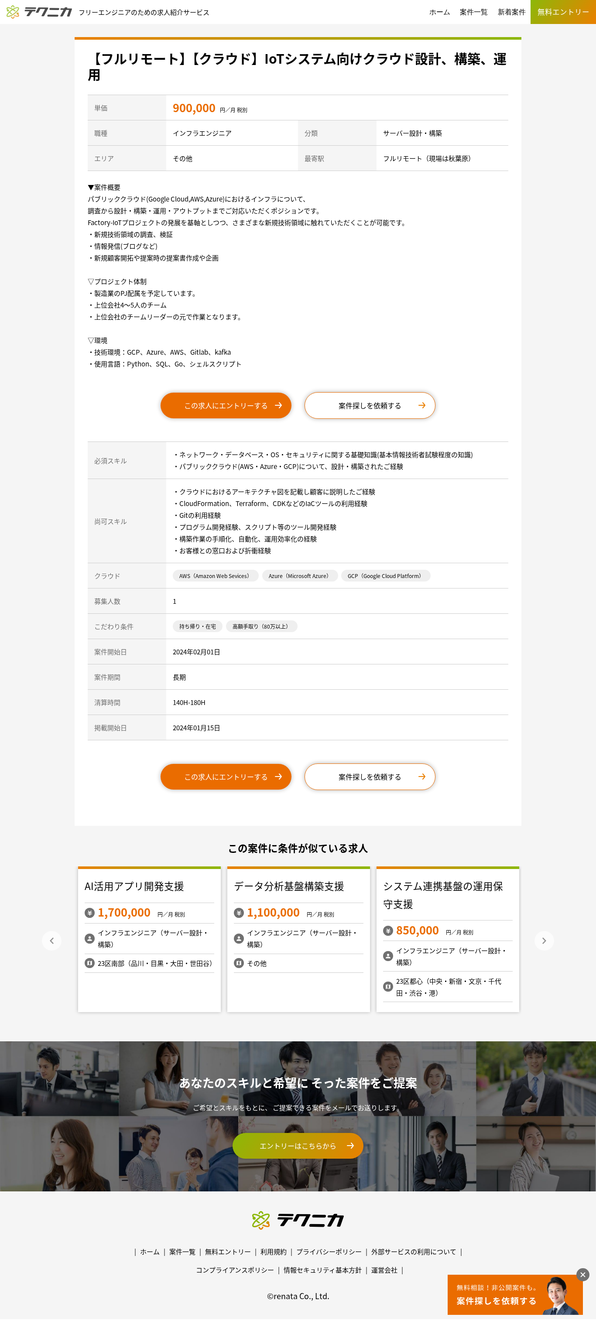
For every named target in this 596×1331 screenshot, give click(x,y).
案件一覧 (474, 12)
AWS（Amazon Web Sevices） (215, 575)
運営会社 (384, 1269)
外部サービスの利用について (413, 1251)
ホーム (439, 12)
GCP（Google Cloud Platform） (386, 575)
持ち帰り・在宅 (197, 626)
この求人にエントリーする (226, 405)
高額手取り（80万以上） (262, 626)
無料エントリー (228, 1251)
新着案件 (512, 12)
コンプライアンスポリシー (235, 1269)
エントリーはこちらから (298, 1145)
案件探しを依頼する (370, 405)
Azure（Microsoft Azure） (300, 575)
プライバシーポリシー (329, 1251)
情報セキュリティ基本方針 (323, 1269)
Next (544, 941)
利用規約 (273, 1251)
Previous (52, 941)
